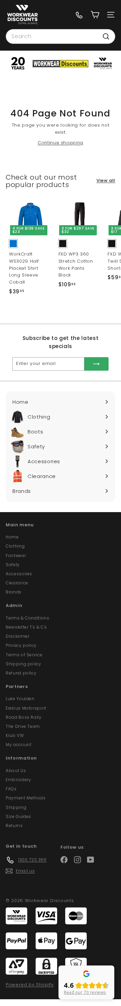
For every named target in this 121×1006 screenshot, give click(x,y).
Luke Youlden (20, 698)
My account (19, 744)
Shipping (16, 807)
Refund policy (21, 673)
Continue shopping (60, 142)
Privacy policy (21, 645)
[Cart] (95, 15)
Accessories (19, 574)
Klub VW (15, 735)
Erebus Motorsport (26, 708)
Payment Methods (26, 798)
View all (105, 180)
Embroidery (18, 780)
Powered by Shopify (30, 984)
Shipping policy (23, 664)
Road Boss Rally (24, 717)
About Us (16, 770)
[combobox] (60, 36)
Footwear (16, 555)
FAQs (11, 789)
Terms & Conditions (27, 618)
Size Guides (18, 816)
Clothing (15, 546)
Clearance (17, 583)
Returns (14, 825)
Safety (13, 564)
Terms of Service (24, 655)
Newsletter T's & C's (26, 627)
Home (12, 537)
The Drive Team (23, 726)
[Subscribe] (96, 364)
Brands (14, 592)
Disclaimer (18, 636)
